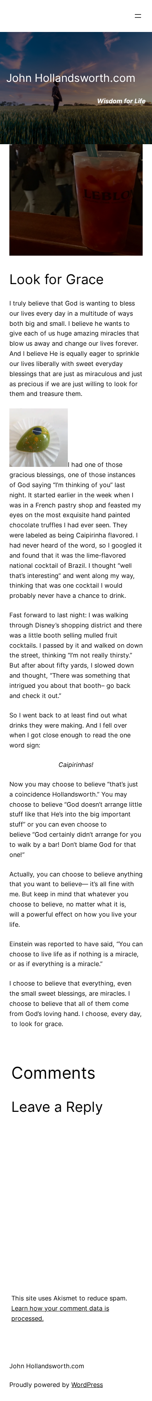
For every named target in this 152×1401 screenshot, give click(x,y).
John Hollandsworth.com (46, 1366)
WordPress (87, 1385)
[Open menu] (138, 16)
